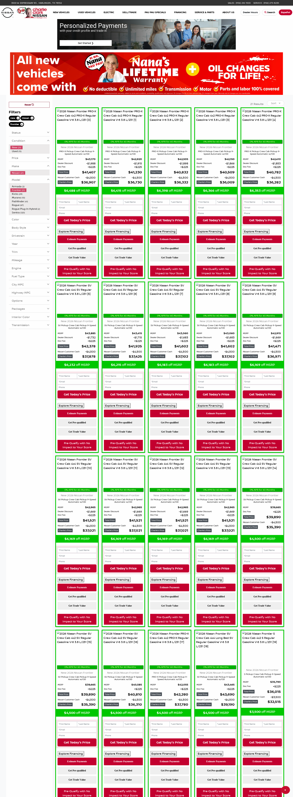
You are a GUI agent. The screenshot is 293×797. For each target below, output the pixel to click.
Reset (28, 104)
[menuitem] (30, 147)
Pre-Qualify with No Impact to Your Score (77, 271)
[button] (61, 12)
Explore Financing (71, 231)
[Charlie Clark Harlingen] (24, 12)
